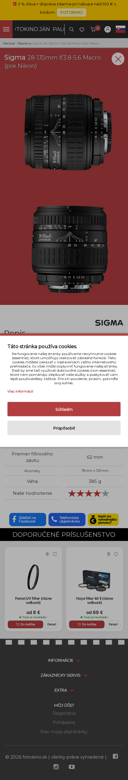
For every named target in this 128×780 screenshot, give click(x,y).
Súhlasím (64, 409)
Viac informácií (20, 391)
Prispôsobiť (64, 427)
